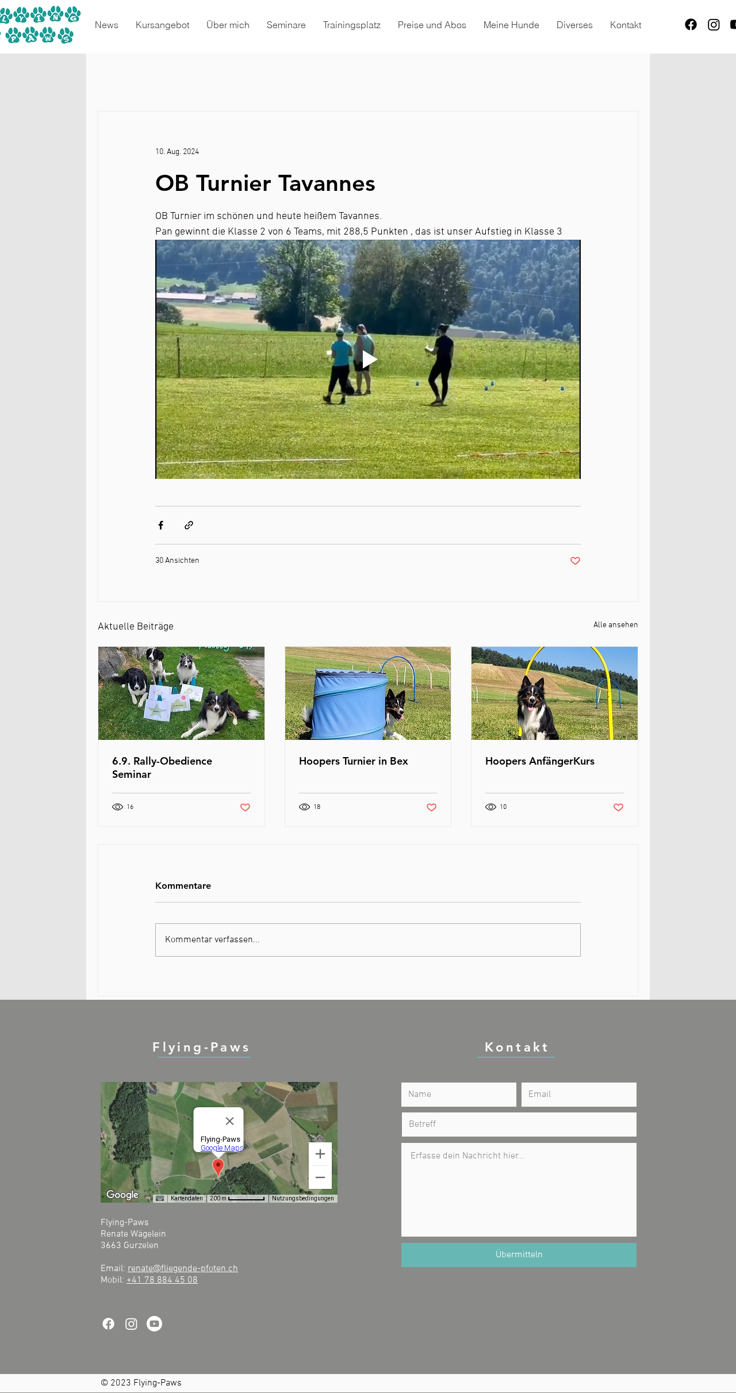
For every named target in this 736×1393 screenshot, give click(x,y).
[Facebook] (691, 24)
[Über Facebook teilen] (160, 525)
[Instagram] (714, 24)
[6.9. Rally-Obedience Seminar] (181, 693)
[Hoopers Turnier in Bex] (368, 693)
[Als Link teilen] (188, 525)
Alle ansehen (615, 625)
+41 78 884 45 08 (162, 1280)
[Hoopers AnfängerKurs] (554, 693)
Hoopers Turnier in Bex (353, 761)
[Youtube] (154, 1323)
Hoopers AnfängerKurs (540, 761)
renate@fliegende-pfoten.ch (183, 1269)
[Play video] (368, 359)
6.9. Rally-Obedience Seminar (162, 767)
